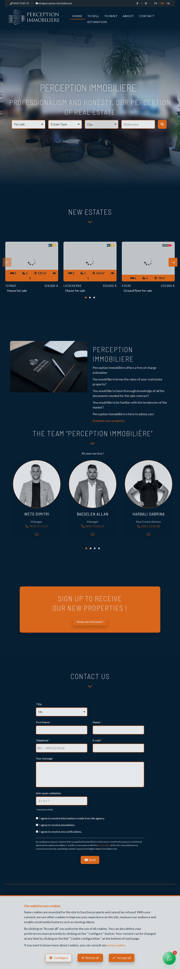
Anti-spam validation (48, 793)
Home (77, 16)
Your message (44, 758)
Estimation (97, 22)
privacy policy (104, 845)
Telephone (43, 740)
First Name (43, 722)
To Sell (93, 16)
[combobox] (40, 748)
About (128, 16)
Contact (147, 16)
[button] (101, 124)
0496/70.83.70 (94, 526)
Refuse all (92, 958)
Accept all (124, 958)
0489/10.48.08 (150, 526)
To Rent (111, 16)
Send (92, 860)
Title (39, 704)
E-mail (97, 740)
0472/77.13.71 (38, 526)
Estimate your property (109, 421)
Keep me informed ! (90, 622)
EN (162, 3)
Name (97, 722)
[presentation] (7, 262)
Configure (61, 958)
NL (168, 3)
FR (155, 3)
